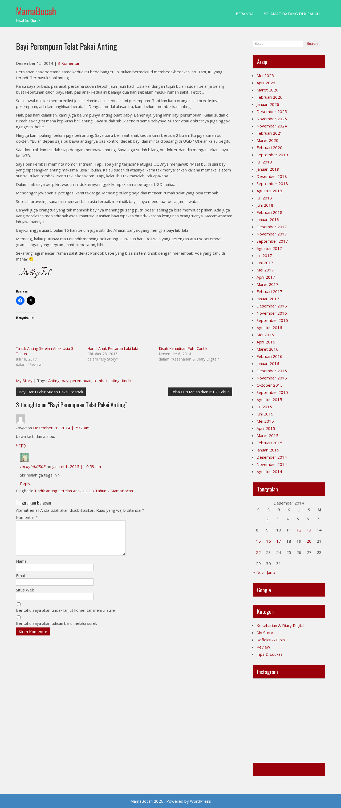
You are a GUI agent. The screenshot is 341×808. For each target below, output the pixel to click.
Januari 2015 (268, 450)
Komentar (27, 517)
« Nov (258, 572)
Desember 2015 (272, 370)
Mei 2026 (265, 75)
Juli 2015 (264, 406)
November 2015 (272, 378)
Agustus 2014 (269, 471)
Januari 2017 (268, 298)
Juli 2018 (264, 198)
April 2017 (266, 277)
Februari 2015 (269, 442)
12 (299, 530)
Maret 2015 (267, 435)
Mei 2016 (265, 334)
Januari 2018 (268, 219)
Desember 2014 (272, 457)
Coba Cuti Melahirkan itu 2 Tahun (200, 391)
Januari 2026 (268, 104)
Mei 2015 (265, 421)
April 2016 (266, 342)
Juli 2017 (264, 255)
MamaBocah (36, 11)
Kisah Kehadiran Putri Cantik (183, 348)
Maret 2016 (267, 349)
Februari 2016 (269, 356)
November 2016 (272, 313)
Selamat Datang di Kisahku (292, 13)
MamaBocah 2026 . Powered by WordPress (170, 801)
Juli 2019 (264, 162)
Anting (54, 380)
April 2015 (266, 428)
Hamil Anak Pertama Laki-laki (112, 348)
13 (309, 530)
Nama (21, 561)
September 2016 (272, 320)
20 (309, 541)
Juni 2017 (265, 262)
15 (258, 541)
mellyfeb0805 (33, 466)
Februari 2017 (269, 291)
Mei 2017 (265, 270)
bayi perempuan (76, 380)
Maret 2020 (267, 140)
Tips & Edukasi (270, 654)
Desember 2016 (272, 306)
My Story (24, 380)
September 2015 (272, 392)
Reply (21, 444)
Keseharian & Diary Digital (280, 625)
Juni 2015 (265, 414)
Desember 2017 (272, 226)
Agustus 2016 (269, 327)
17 (278, 541)
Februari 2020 (269, 147)
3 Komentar (69, 63)
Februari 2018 (269, 212)
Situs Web (25, 590)
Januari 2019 (268, 169)
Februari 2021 (269, 133)
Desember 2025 (272, 111)
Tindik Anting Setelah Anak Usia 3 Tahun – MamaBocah (83, 490)
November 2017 (272, 234)
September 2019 (272, 154)
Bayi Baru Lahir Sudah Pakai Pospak (51, 391)
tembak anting (107, 380)
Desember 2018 (272, 176)
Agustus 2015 (269, 399)
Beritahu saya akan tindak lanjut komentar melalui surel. (66, 610)
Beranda (245, 13)
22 (258, 552)
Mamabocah (269, 769)
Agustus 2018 (269, 190)
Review (263, 647)
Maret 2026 (267, 90)
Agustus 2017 (269, 248)
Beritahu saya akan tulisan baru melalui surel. (56, 623)
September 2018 (272, 183)
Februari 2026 (269, 97)
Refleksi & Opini (271, 639)
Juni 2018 (265, 205)
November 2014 (272, 464)
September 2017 (272, 241)
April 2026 (266, 82)
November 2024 (272, 126)
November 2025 (272, 118)
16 (268, 541)
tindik (126, 380)
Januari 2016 (268, 363)
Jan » (271, 572)
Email (21, 575)
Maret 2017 (267, 284)
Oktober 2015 (270, 385)
